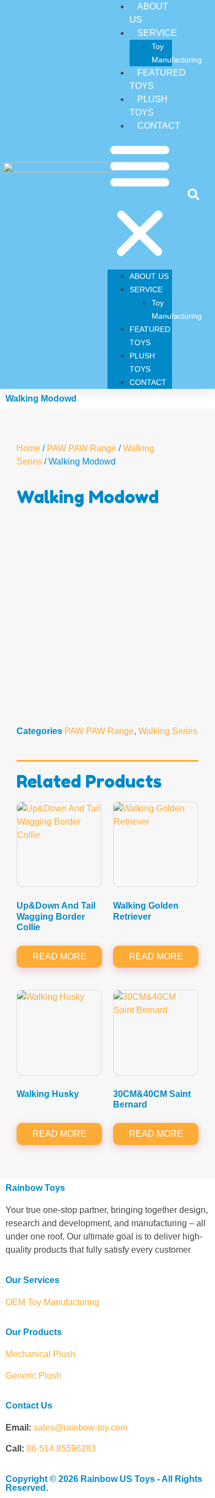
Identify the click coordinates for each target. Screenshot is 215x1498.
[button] (140, 201)
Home (28, 448)
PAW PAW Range (81, 448)
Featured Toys (158, 79)
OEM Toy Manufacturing (52, 1302)
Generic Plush (33, 1375)
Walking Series (167, 731)
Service (157, 33)
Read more (60, 956)
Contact (158, 125)
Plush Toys (149, 105)
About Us (149, 276)
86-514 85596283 (61, 1448)
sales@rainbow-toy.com (80, 1427)
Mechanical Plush (41, 1354)
